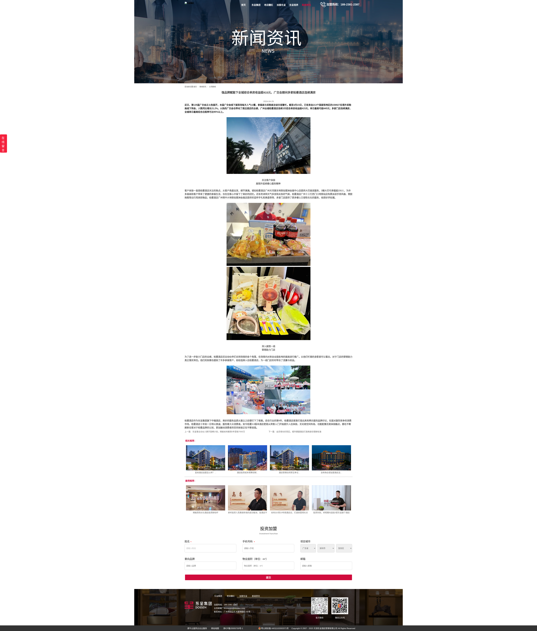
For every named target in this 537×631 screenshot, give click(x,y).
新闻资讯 (306, 5)
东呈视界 (293, 5)
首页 (243, 5)
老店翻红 (268, 5)
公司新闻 (212, 87)
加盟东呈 (281, 5)
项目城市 (305, 541)
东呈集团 (256, 5)
